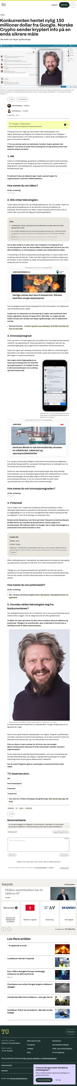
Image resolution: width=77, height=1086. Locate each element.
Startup (28, 808)
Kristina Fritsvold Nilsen (11, 1043)
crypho (11, 808)
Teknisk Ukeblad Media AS (18, 1078)
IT (16, 808)
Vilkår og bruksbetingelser (62, 1049)
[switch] (66, 125)
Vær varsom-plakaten (31, 1058)
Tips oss (70, 1032)
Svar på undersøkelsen (44, 1080)
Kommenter (23, 99)
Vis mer (13, 237)
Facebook (31, 1045)
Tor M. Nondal (7, 1051)
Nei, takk (58, 1080)
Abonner (64, 5)
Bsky (29, 1052)
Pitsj (3, 15)
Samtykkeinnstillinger (60, 1045)
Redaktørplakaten (50, 1058)
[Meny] (72, 5)
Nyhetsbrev (56, 1041)
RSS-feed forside (33, 1041)
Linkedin (30, 1049)
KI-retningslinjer (58, 1052)
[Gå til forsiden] (4, 4)
